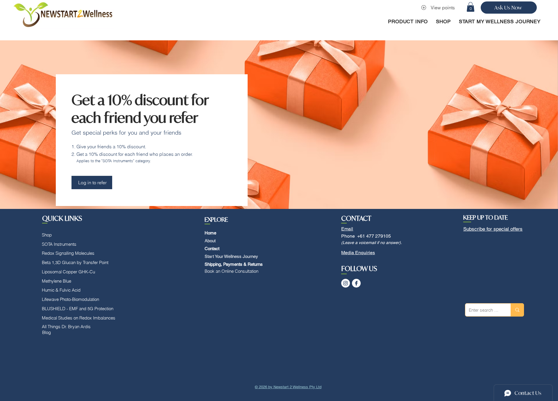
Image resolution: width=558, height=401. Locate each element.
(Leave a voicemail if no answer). (371, 242)
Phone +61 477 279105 (366, 236)
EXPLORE (216, 219)
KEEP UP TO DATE (485, 217)
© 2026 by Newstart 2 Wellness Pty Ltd (288, 387)
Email (347, 229)
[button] (470, 7)
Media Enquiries (358, 252)
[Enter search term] (517, 310)
